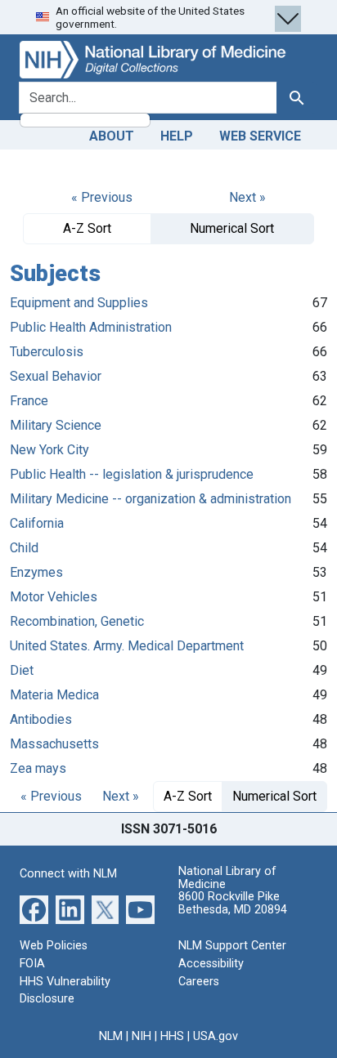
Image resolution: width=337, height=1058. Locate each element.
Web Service (260, 136)
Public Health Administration (91, 327)
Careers (198, 982)
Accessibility (211, 964)
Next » (247, 197)
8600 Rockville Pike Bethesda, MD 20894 (232, 903)
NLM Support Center (232, 946)
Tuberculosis (46, 351)
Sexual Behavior (55, 376)
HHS (172, 1036)
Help (176, 136)
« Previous (102, 197)
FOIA (32, 964)
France (29, 400)
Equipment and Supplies (79, 302)
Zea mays (38, 768)
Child (24, 548)
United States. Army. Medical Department (127, 646)
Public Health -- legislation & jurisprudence (132, 474)
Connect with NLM (68, 874)
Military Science (55, 425)
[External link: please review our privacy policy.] (34, 909)
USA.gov (215, 1036)
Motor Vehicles (53, 597)
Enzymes (36, 572)
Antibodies (41, 719)
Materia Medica (54, 695)
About (111, 136)
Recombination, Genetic (77, 621)
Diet (22, 670)
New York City (49, 450)
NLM (111, 1036)
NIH (141, 1036)
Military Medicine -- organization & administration (150, 499)
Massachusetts (54, 744)
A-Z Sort (87, 228)
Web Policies (54, 946)
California (37, 523)
